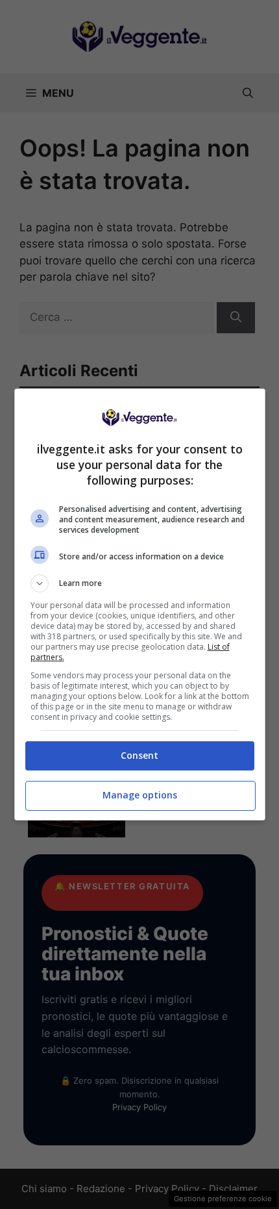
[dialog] (139, 604)
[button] (139, 583)
